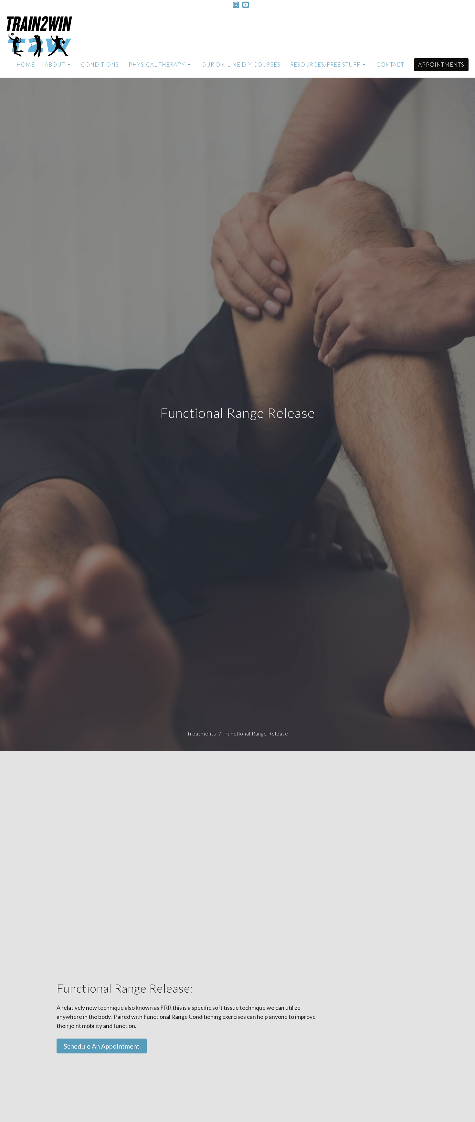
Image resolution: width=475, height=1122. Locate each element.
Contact (390, 64)
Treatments (201, 733)
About (55, 64)
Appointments (441, 64)
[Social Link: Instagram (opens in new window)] (236, 5)
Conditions (100, 64)
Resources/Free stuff (325, 64)
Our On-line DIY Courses (240, 64)
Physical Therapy (157, 64)
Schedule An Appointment (102, 1046)
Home (25, 64)
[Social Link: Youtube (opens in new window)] (245, 5)
